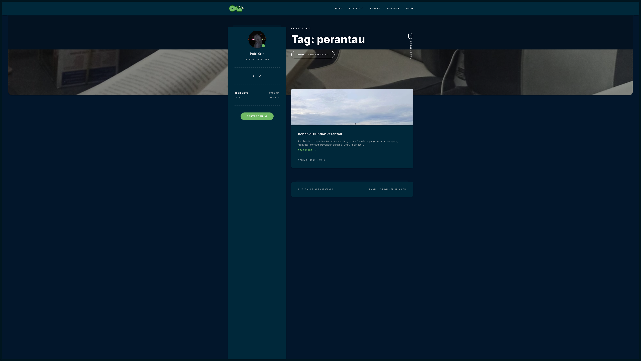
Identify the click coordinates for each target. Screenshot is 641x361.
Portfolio (356, 8)
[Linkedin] (254, 76)
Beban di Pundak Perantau (320, 134)
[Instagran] (260, 76)
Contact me (255, 116)
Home (338, 8)
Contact (393, 8)
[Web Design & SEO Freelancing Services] (236, 8)
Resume (375, 8)
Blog (409, 8)
